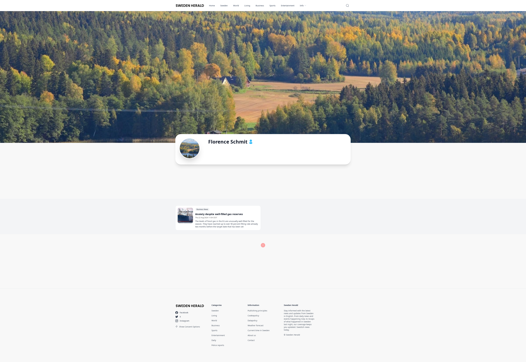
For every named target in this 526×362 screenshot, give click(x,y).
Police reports (217, 345)
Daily (213, 340)
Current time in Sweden (259, 330)
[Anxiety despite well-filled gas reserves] (185, 215)
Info (302, 5)
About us (252, 335)
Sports (272, 5)
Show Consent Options (189, 326)
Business (260, 5)
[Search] (347, 5)
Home (212, 5)
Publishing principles (257, 310)
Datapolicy (252, 320)
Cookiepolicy (253, 315)
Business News (202, 209)
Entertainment (287, 5)
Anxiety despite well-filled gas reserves (219, 214)
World (236, 5)
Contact (251, 340)
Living (247, 5)
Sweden (224, 5)
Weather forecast (255, 325)
